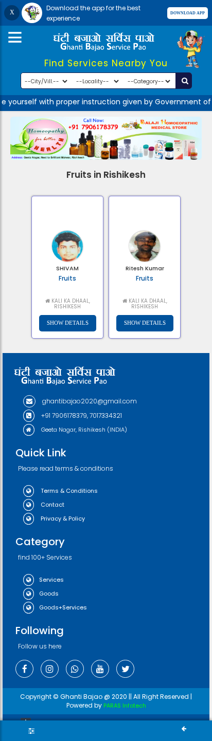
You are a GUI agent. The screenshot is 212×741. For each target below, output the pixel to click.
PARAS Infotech (124, 705)
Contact (51, 505)
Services (51, 580)
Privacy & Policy (62, 518)
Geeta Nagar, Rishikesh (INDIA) (83, 429)
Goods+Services (63, 607)
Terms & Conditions (68, 491)
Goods (49, 593)
